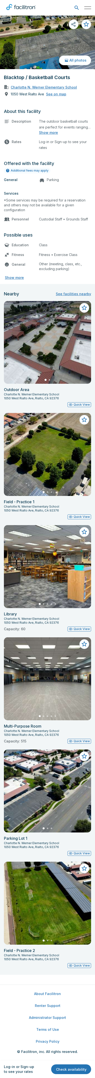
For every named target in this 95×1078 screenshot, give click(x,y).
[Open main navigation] (87, 7)
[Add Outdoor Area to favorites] (84, 308)
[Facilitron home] (21, 11)
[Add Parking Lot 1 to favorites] (84, 756)
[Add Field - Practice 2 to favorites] (84, 868)
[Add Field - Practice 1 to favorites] (84, 420)
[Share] (73, 24)
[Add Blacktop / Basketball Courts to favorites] (86, 24)
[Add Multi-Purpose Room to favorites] (84, 644)
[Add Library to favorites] (84, 532)
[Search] (76, 8)
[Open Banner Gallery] (47, 42)
